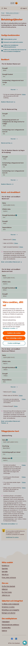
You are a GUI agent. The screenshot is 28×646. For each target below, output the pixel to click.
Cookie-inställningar (14, 343)
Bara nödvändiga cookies (14, 338)
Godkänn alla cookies (14, 333)
